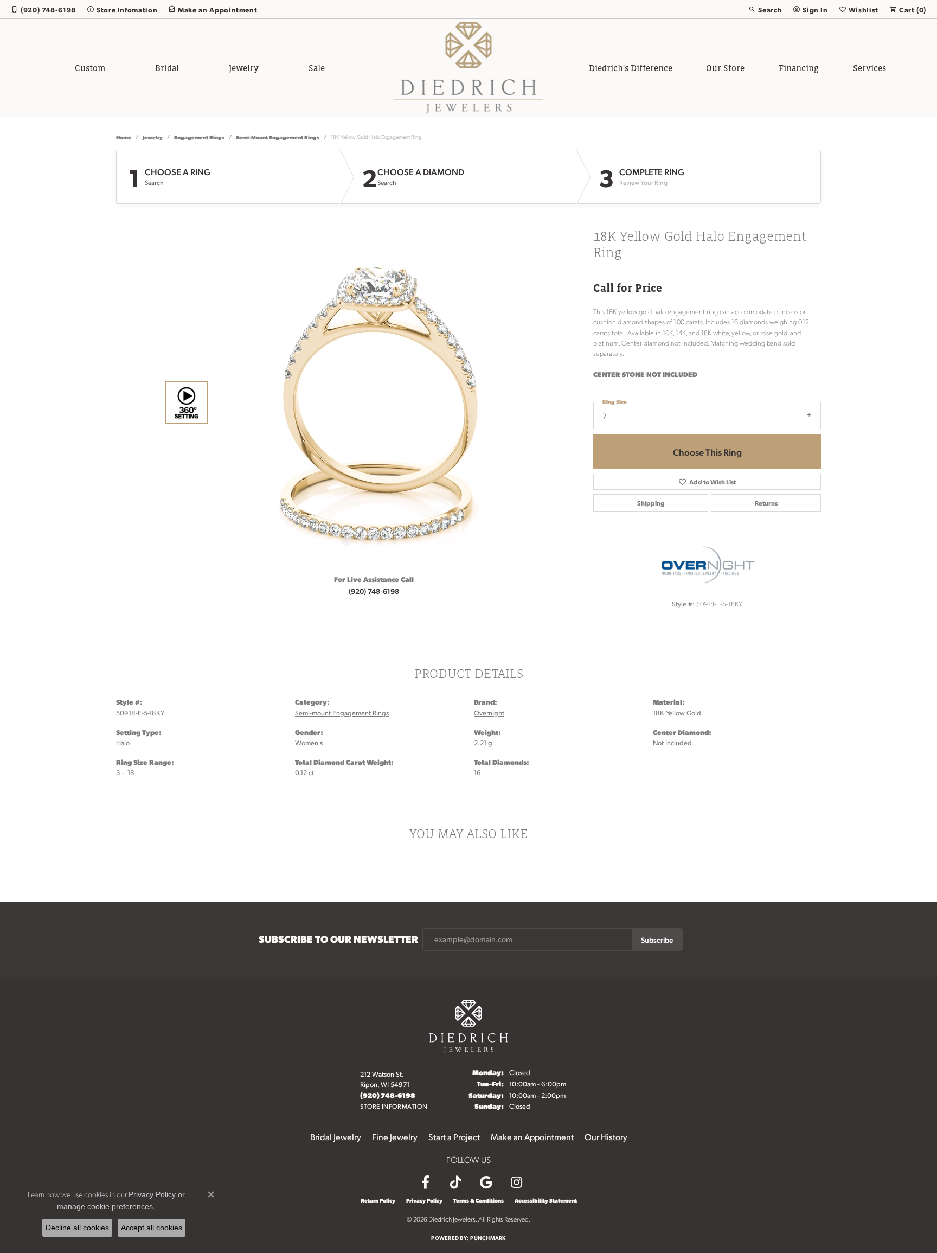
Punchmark (487, 1237)
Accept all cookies (151, 1227)
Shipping (651, 502)
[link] (43, 9)
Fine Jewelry (395, 1136)
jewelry (153, 136)
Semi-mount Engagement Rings (277, 136)
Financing (799, 68)
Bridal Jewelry (335, 1136)
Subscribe (657, 939)
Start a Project (454, 1136)
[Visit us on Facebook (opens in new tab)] (425, 1182)
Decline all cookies (77, 1227)
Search (154, 183)
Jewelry (244, 68)
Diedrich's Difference (630, 68)
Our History (606, 1136)
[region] (371, 402)
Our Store (725, 68)
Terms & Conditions (478, 1200)
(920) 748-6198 (374, 591)
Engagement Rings (199, 136)
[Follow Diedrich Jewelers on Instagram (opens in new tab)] (516, 1182)
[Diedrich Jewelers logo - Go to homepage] (468, 68)
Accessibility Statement (546, 1200)
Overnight (489, 712)
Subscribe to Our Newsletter (338, 939)
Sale (317, 68)
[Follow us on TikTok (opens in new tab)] (455, 1182)
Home (123, 136)
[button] (765, 9)
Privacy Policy (424, 1200)
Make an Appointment (532, 1136)
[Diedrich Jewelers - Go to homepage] (468, 1025)
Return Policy (378, 1200)
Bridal (167, 68)
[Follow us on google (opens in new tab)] (486, 1182)
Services (869, 68)
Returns (766, 502)
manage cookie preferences (105, 1206)
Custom (90, 68)
